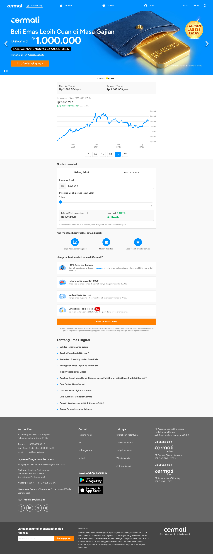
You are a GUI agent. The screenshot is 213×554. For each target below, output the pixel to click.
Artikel (81, 458)
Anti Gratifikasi (123, 466)
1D (88, 154)
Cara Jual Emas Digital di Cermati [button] (76, 396)
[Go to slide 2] (7, 71)
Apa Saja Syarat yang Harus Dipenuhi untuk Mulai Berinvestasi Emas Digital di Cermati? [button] (103, 378)
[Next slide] (207, 43)
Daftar (196, 5)
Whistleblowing (123, 458)
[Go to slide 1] (4, 71)
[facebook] (21, 508)
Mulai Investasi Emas (106, 321)
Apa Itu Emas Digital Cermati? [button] (74, 353)
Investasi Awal (66, 180)
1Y (117, 154)
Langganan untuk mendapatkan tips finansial (40, 530)
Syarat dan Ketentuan (127, 435)
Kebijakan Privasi (124, 442)
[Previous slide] (6, 43)
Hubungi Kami (85, 450)
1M (102, 154)
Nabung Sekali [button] (81, 172)
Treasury (98, 268)
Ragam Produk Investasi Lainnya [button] (76, 409)
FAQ (80, 442)
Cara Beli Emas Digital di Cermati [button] (76, 390)
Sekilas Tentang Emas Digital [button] (74, 347)
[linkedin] (29, 508)
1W (95, 154)
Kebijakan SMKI (124, 450)
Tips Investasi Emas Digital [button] (73, 372)
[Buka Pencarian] (204, 5)
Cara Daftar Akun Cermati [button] (72, 384)
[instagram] (46, 508)
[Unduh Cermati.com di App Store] (90, 489)
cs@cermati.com (37, 452)
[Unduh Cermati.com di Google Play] (90, 480)
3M (110, 154)
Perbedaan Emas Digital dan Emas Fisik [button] (79, 359)
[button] (106, 43)
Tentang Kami (85, 435)
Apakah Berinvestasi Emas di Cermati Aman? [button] (82, 403)
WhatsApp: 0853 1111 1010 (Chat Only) (37, 482)
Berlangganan (63, 538)
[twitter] (38, 508)
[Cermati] (175, 529)
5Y (125, 154)
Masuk (186, 5)
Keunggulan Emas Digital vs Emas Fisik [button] (79, 365)
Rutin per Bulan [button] (131, 172)
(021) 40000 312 (37, 444)
